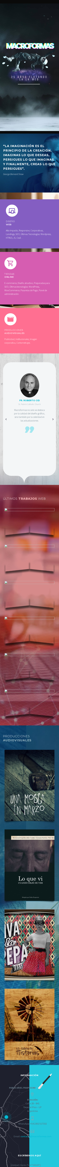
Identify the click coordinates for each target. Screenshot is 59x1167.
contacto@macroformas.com (36, 1136)
